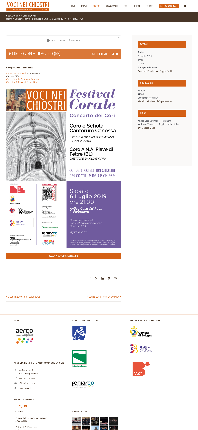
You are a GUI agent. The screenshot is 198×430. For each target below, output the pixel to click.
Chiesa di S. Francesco (26, 427)
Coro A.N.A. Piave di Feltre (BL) (21, 82)
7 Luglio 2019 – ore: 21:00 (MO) (103, 296)
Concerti (142, 71)
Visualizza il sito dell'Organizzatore (155, 101)
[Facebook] (15, 406)
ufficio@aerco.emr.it (28, 383)
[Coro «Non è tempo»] (104, 421)
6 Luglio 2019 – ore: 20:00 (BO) (24, 296)
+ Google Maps (147, 127)
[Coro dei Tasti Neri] (113, 421)
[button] (185, 6)
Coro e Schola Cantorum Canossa (22, 79)
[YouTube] (25, 406)
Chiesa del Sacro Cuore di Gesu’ (31, 418)
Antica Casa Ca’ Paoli (16, 73)
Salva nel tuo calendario (63, 256)
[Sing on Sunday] (95, 421)
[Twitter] (20, 406)
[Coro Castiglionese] (76, 421)
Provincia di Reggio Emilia (160, 71)
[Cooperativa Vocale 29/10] (85, 421)
